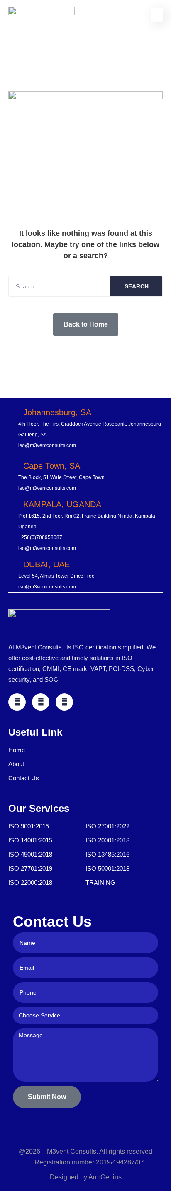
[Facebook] (17, 702)
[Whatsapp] (64, 702)
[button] (157, 15)
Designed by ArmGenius (86, 1177)
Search (137, 286)
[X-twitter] (40, 702)
